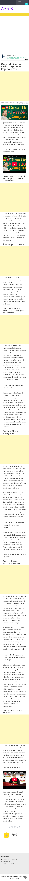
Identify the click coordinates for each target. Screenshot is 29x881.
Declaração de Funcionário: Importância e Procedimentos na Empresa (16, 58)
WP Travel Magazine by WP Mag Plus (19, 877)
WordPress (11, 876)
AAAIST (8, 8)
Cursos (12, 102)
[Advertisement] (14, 33)
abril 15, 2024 (5, 102)
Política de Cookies (8, 863)
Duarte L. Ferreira (15, 835)
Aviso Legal (6, 861)
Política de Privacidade (10, 859)
